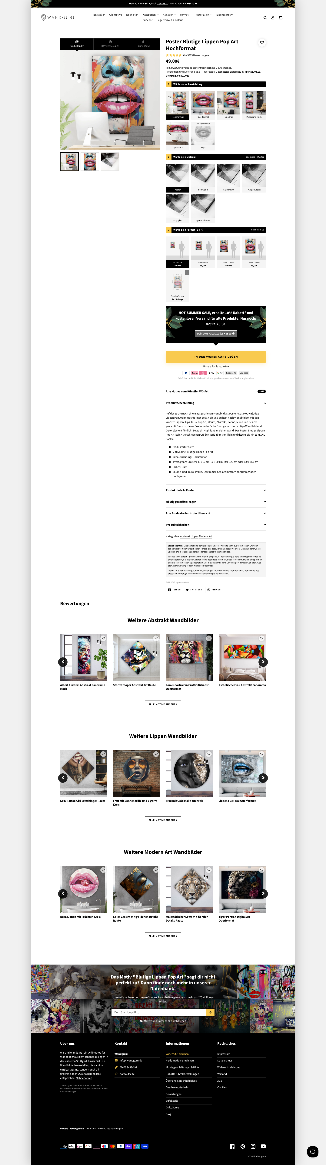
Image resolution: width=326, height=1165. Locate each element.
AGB (219, 1081)
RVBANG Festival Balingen (110, 1128)
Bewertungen (173, 1094)
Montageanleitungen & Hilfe (182, 1067)
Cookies (222, 1087)
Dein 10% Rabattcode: (214, 334)
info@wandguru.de (131, 1061)
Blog (168, 1114)
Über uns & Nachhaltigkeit (181, 1081)
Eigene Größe (257, 229)
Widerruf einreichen (177, 1054)
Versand (222, 1074)
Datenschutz (224, 1061)
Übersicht (250, 157)
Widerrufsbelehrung (228, 1067)
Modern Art (205, 536)
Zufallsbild (172, 1101)
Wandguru (261, 1156)
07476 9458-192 (128, 1067)
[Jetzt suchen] (210, 1012)
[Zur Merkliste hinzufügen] (262, 43)
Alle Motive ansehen (163, 704)
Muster (260, 157)
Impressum (223, 1054)
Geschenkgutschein (177, 1087)
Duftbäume (172, 1108)
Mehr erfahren (84, 1078)
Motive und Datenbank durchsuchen (164, 1021)
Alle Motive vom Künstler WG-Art (215, 391)
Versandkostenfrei (193, 68)
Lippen (194, 536)
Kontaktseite (127, 1074)
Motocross (91, 1128)
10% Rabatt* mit (182, 3)
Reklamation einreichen (180, 1061)
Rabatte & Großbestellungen (182, 1074)
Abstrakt (185, 536)
